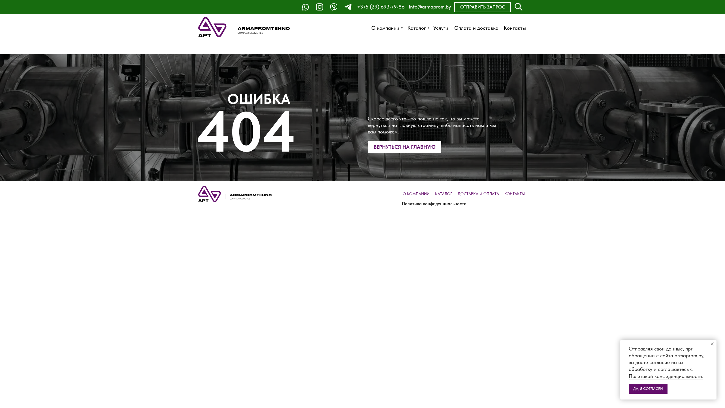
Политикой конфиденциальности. (666, 376)
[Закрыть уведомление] (712, 344)
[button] (482, 7)
